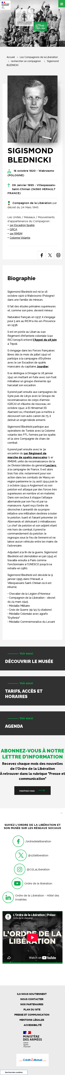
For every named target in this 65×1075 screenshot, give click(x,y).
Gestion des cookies (14, 1072)
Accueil (11, 57)
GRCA (13, 229)
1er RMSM (16, 233)
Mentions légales (32, 1020)
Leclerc (51, 465)
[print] (58, 255)
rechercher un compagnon (26, 61)
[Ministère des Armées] (32, 1039)
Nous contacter (31, 999)
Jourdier (42, 366)
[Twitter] (50, 255)
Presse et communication (31, 1014)
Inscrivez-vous (26, 790)
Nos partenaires (31, 1004)
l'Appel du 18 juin (45, 339)
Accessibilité (33, 1025)
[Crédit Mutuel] (32, 1060)
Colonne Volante (20, 237)
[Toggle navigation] (61, 3)
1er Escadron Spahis (22, 225)
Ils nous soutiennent (32, 994)
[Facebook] (42, 255)
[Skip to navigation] (31, 20)
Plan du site (32, 1009)
